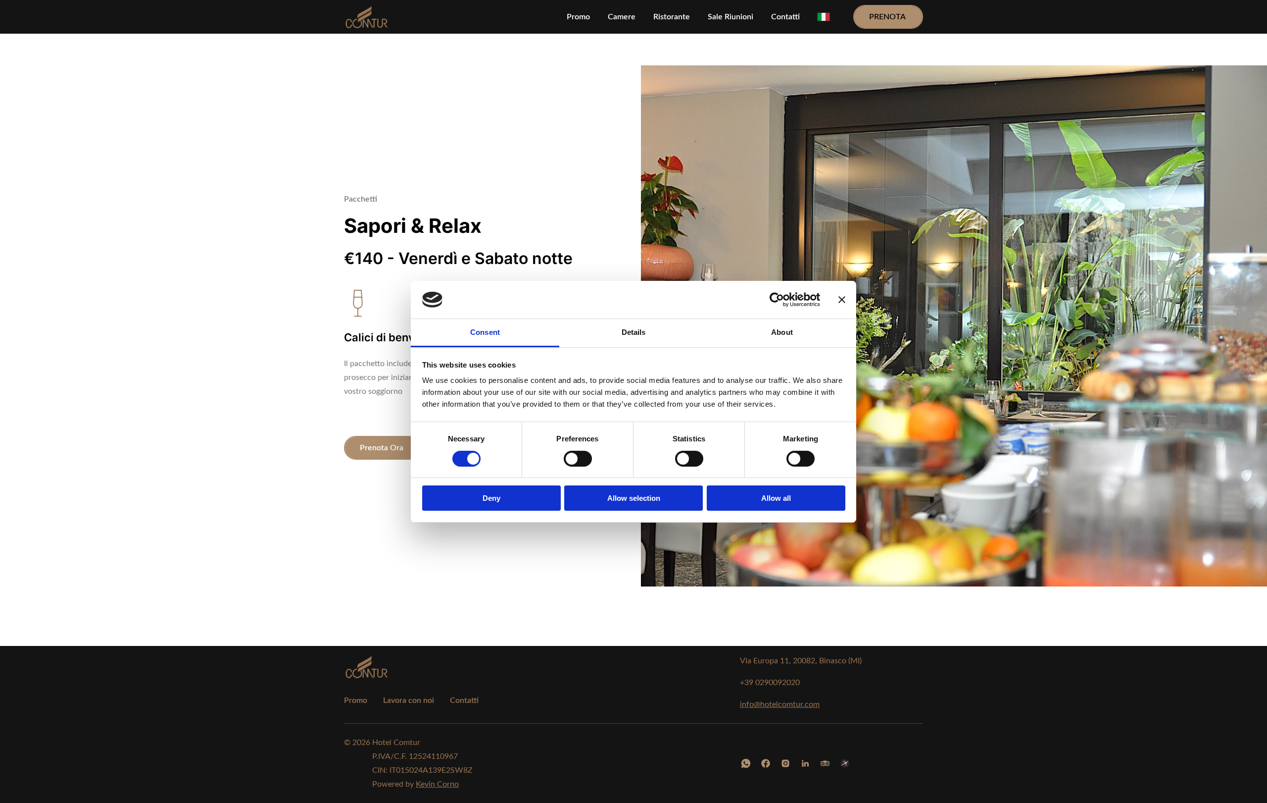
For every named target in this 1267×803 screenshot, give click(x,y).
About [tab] (782, 332)
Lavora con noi (408, 700)
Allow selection (633, 498)
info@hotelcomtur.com (780, 704)
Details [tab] (634, 332)
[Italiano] (823, 17)
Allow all (776, 498)
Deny (491, 498)
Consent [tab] (485, 332)
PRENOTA (888, 17)
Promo (355, 700)
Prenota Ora (382, 448)
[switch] (578, 459)
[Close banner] (841, 299)
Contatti (464, 700)
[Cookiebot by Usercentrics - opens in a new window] (776, 299)
